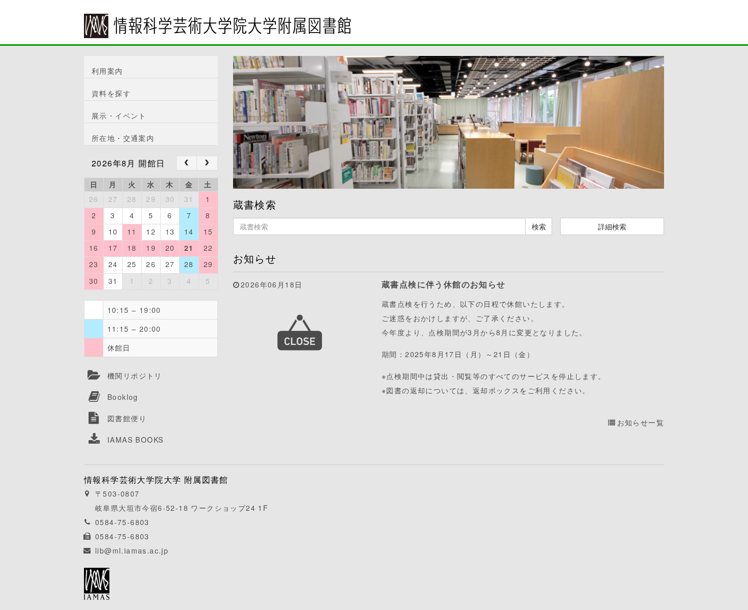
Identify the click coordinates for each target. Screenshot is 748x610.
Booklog (122, 397)
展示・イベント (119, 115)
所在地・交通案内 (123, 138)
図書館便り (127, 418)
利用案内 (107, 71)
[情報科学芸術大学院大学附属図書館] (217, 19)
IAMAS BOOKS (135, 439)
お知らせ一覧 (640, 422)
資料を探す (111, 93)
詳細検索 (612, 226)
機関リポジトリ (134, 375)
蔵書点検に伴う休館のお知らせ (444, 284)
